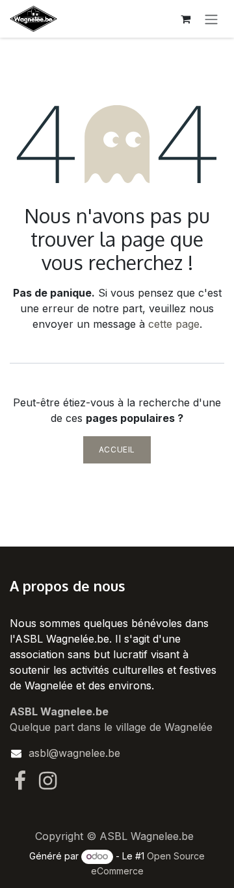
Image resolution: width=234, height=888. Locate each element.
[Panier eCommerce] (185, 19)
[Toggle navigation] (211, 18)
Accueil (117, 449)
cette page (174, 323)
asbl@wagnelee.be (74, 752)
